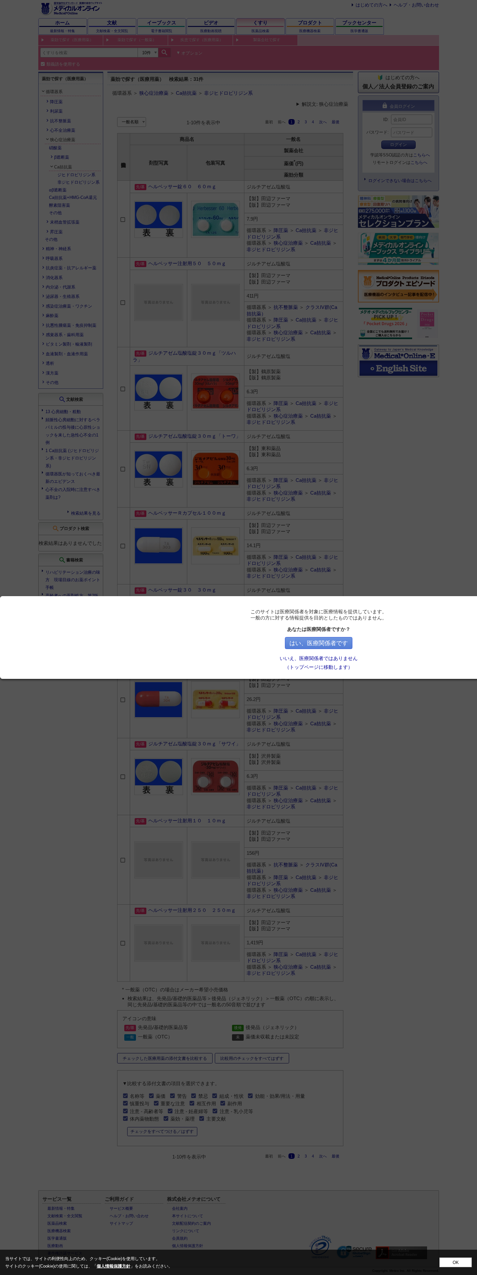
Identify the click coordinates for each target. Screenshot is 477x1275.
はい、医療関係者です (318, 643)
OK (456, 1262)
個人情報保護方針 (113, 1266)
